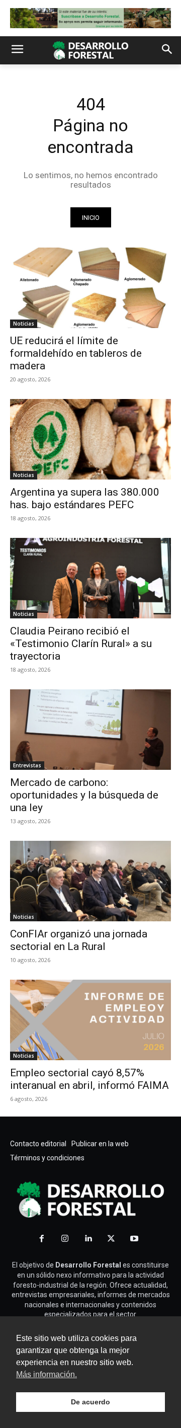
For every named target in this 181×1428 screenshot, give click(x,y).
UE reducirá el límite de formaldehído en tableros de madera (76, 353)
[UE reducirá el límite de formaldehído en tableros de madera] (90, 288)
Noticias (23, 323)
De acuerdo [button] (90, 1402)
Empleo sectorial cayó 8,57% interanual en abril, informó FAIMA (89, 1079)
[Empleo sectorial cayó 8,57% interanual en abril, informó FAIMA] (90, 1020)
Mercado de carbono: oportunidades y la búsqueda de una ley (84, 795)
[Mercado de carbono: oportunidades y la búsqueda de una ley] (90, 729)
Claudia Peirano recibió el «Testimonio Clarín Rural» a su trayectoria (81, 643)
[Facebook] (42, 1239)
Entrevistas (27, 765)
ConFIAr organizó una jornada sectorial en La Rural (78, 940)
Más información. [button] (46, 1374)
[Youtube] (134, 1239)
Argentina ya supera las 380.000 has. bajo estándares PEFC (84, 498)
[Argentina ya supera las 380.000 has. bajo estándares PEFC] (90, 439)
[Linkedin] (88, 1239)
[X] (111, 1239)
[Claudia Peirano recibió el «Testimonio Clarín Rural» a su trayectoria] (90, 578)
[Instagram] (65, 1239)
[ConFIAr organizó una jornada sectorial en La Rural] (90, 881)
